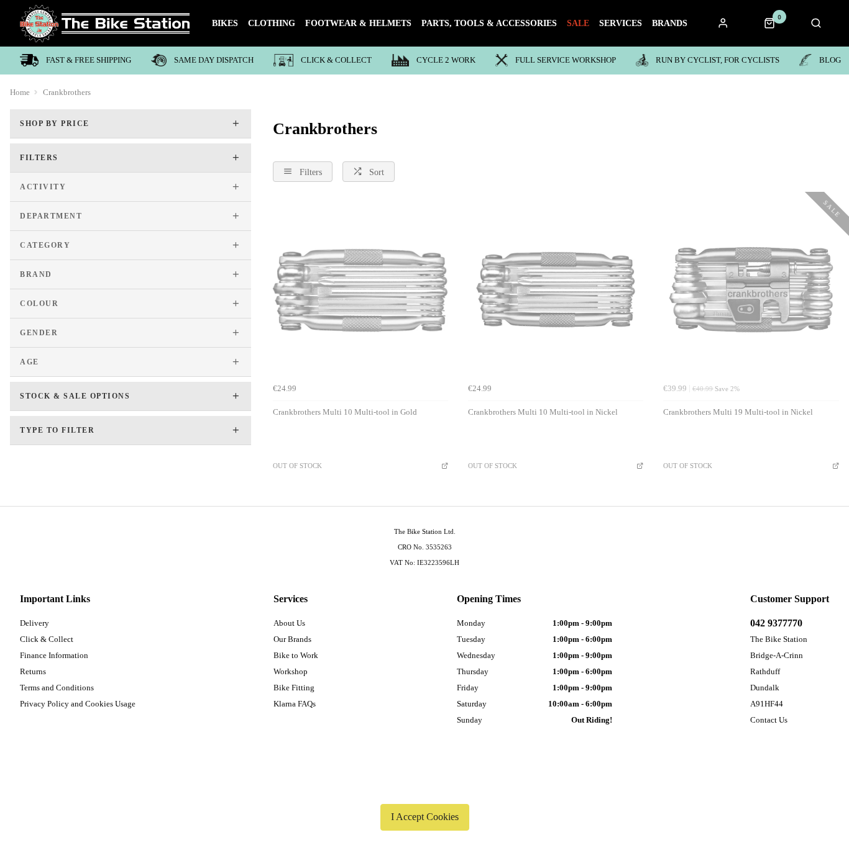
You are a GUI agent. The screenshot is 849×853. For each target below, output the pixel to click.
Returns (33, 671)
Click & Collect (336, 60)
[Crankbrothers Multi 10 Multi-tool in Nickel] (555, 289)
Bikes (225, 23)
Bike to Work (295, 655)
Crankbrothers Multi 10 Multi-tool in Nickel (543, 412)
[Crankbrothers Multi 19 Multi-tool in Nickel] (750, 289)
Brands (669, 23)
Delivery (34, 623)
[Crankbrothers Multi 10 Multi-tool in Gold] (360, 289)
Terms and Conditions (57, 687)
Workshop (290, 671)
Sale (578, 23)
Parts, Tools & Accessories (489, 23)
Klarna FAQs (294, 703)
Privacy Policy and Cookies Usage (77, 703)
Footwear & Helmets (358, 23)
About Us (289, 623)
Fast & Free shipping (88, 60)
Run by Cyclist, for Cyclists (717, 60)
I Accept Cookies (425, 816)
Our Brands (292, 639)
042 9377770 (776, 623)
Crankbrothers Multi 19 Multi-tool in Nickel (738, 412)
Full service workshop (565, 60)
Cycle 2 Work (445, 60)
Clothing (271, 23)
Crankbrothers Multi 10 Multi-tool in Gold (345, 412)
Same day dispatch (214, 60)
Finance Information (54, 655)
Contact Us (768, 719)
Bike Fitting (293, 687)
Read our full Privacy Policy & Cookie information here (424, 788)
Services (620, 23)
